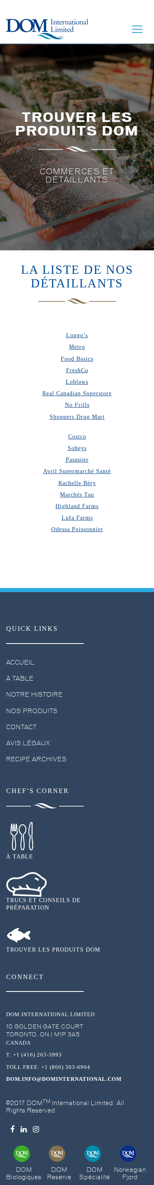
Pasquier (77, 460)
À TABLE (20, 678)
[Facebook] (12, 1129)
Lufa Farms (77, 518)
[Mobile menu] (137, 29)
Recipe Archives (36, 759)
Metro (77, 347)
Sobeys (77, 448)
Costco (77, 437)
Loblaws (77, 382)
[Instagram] (36, 1129)
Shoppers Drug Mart (77, 417)
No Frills (77, 405)
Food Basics (77, 359)
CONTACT (21, 727)
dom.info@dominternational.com (64, 1079)
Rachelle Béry (77, 483)
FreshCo (77, 370)
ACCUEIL (20, 662)
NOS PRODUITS (32, 711)
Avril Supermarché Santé (77, 471)
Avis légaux (28, 743)
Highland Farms (77, 506)
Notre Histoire (34, 694)
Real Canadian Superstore (77, 393)
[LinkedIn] (24, 1129)
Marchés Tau (77, 495)
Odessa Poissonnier (77, 529)
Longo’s (77, 335)
